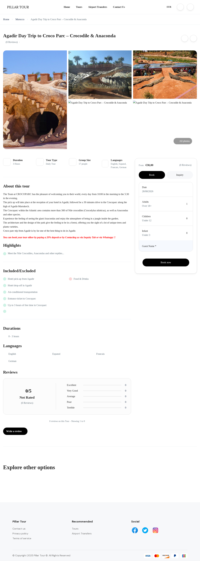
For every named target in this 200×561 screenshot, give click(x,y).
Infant (145, 231)
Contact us (18, 528)
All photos (184, 141)
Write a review (14, 431)
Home (67, 7)
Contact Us (119, 7)
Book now (166, 262)
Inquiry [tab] (179, 175)
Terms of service (21, 538)
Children (146, 216)
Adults (145, 201)
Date (144, 187)
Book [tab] (152, 175)
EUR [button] (169, 7)
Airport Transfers (97, 7)
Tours (79, 7)
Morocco (19, 19)
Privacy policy (20, 533)
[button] (180, 7)
